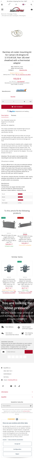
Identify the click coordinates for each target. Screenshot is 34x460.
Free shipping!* (21, 81)
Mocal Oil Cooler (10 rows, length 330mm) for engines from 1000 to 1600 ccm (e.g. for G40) (25, 238)
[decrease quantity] (3, 101)
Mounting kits (23, 70)
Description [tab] (5, 115)
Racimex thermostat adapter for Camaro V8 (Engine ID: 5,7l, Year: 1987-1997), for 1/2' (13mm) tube (8, 282)
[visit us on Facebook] (9, 356)
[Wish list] (16, 4)
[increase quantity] (24, 101)
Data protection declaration (15, 439)
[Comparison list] (9, 4)
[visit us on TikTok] (24, 356)
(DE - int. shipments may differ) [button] (23, 74)
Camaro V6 (20, 197)
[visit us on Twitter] (13, 356)
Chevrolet (20, 194)
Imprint (5, 439)
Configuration (17, 449)
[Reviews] (25, 234)
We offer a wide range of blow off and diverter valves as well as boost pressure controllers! (17, 315)
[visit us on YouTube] (17, 356)
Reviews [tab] (13, 115)
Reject (17, 454)
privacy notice (5, 347)
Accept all (17, 443)
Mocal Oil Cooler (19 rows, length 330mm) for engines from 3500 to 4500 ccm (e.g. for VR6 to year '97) (9, 238)
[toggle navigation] (2, 9)
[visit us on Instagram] (21, 356)
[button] (1, 1)
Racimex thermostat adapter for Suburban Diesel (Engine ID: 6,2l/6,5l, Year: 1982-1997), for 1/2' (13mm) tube (25, 282)
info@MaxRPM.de (12, 380)
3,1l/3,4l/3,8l (20, 200)
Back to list (3, 14)
